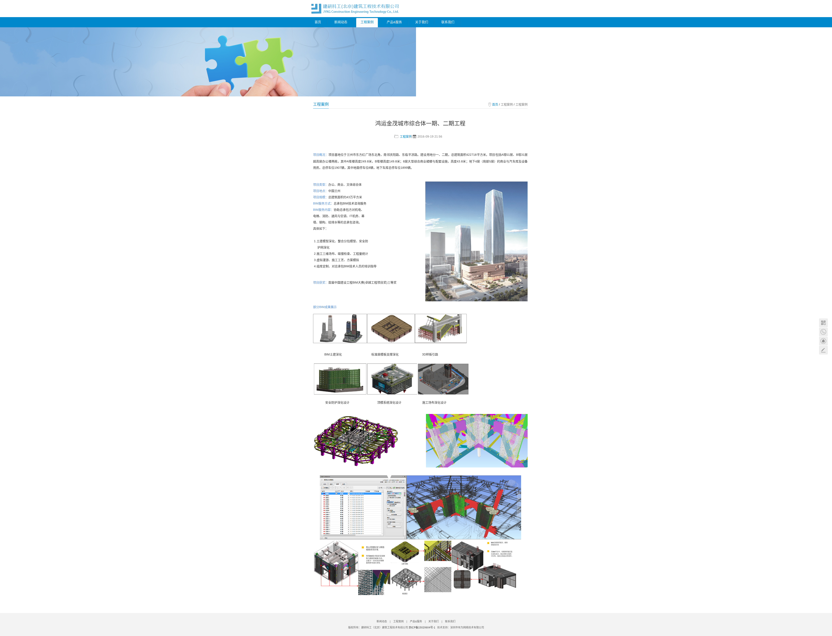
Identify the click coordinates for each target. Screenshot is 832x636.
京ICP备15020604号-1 (422, 627)
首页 (318, 22)
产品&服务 (394, 22)
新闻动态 (340, 22)
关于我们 (421, 22)
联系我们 (447, 22)
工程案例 (367, 22)
